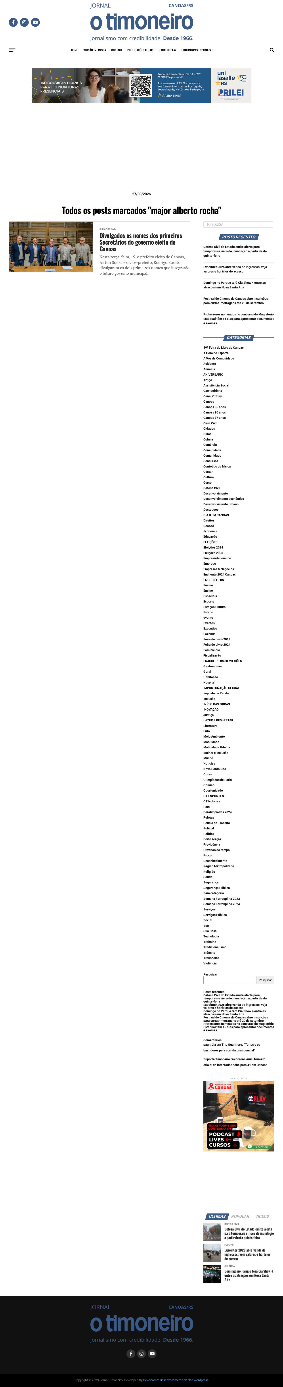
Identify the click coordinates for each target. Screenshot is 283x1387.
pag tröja (209, 1045)
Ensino (208, 585)
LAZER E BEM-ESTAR (218, 720)
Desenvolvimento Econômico (223, 499)
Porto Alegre (212, 839)
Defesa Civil (211, 488)
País (206, 807)
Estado (208, 612)
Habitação (210, 677)
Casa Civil (210, 423)
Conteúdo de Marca (217, 466)
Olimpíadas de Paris (217, 780)
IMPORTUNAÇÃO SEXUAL (221, 688)
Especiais (210, 596)
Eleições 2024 (213, 547)
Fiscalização (212, 655)
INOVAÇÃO (211, 709)
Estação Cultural (215, 607)
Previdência (211, 844)
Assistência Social (216, 385)
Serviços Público (215, 915)
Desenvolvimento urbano (221, 504)
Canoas (208, 402)
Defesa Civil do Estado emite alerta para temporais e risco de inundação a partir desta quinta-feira (235, 251)
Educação (210, 537)
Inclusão (209, 699)
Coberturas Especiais (196, 50)
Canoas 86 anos (214, 412)
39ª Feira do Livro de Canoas (223, 348)
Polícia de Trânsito (216, 823)
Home (74, 50)
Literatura (210, 726)
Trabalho (209, 942)
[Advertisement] (141, 154)
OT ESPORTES (213, 796)
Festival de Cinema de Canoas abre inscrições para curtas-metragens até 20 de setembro (235, 1019)
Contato (116, 50)
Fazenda (209, 634)
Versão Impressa (94, 50)
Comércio (210, 445)
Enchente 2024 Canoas (219, 574)
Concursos (210, 461)
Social (207, 920)
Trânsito (209, 953)
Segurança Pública (216, 888)
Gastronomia (212, 666)
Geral (207, 672)
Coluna (208, 439)
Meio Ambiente (214, 736)
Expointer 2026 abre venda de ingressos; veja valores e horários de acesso (235, 1006)
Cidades (209, 429)
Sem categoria (213, 893)
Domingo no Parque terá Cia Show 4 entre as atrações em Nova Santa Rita (234, 1012)
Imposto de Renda (216, 693)
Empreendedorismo (217, 558)
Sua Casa (210, 931)
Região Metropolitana (218, 866)
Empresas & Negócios (218, 569)
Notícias (209, 763)
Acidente (209, 364)
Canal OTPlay (167, 50)
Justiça (208, 715)
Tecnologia (211, 936)
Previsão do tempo (216, 850)
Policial (208, 828)
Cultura (208, 477)
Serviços (209, 909)
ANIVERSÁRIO (213, 375)
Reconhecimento (215, 861)
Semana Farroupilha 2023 (221, 899)
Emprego (209, 564)
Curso (207, 483)
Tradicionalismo (214, 947)
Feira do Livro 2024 (216, 645)
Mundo (208, 758)
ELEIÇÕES (210, 542)
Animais (209, 369)
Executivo (210, 628)
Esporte (208, 601)
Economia (210, 531)
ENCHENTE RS (213, 580)
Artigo (207, 380)
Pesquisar (210, 974)
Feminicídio (211, 650)
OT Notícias (211, 801)
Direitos (208, 520)
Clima (207, 434)
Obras (207, 774)
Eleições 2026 (213, 553)
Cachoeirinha (212, 391)
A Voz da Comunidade (218, 358)
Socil (206, 926)
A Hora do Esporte (216, 353)
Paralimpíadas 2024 (217, 812)
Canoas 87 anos (214, 418)
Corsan (208, 472)
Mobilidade (211, 742)
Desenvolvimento (215, 493)
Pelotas (208, 817)
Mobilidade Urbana (216, 747)
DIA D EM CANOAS (216, 515)
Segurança (211, 882)
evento (208, 618)
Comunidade (212, 450)
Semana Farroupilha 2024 (221, 904)
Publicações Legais (140, 50)
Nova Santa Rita (214, 769)
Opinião (208, 785)
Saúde (207, 877)
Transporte (211, 958)
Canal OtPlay (212, 396)
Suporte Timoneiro (216, 1059)
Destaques (210, 510)
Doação (208, 526)
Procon (208, 855)
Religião (209, 872)
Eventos (209, 623)
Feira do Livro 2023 (216, 639)
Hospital (209, 682)
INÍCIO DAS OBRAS (216, 704)
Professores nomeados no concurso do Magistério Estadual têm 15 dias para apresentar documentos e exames (238, 319)
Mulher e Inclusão (215, 753)
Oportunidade (213, 790)
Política (208, 834)
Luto (206, 731)
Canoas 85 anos (214, 407)
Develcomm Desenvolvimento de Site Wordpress (175, 1380)
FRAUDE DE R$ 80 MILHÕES (222, 661)
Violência (210, 963)
